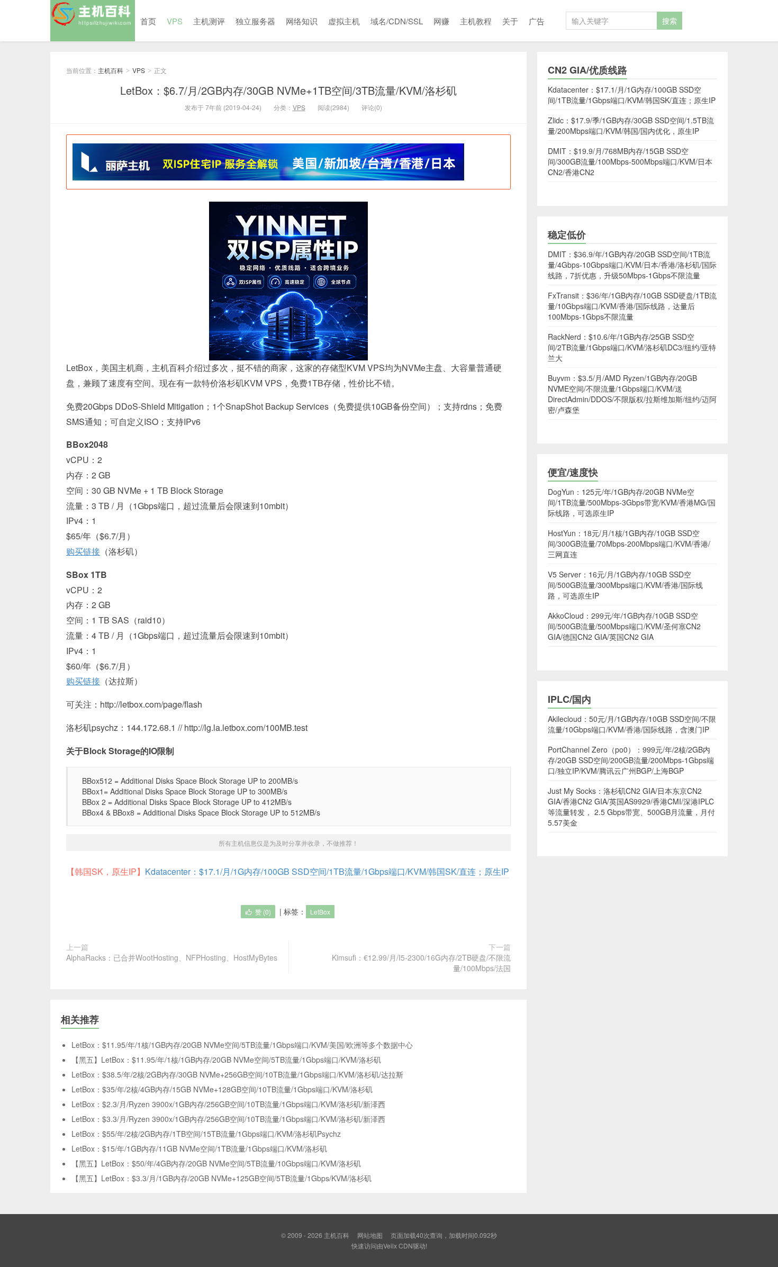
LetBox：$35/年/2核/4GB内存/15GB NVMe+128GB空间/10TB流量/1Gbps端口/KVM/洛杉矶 (222, 1089)
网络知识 (302, 20)
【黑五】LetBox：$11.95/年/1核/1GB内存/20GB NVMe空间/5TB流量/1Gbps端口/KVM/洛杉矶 (226, 1059)
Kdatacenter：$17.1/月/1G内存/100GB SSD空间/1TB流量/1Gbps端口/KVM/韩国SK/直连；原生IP (327, 871)
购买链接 (83, 551)
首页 (148, 20)
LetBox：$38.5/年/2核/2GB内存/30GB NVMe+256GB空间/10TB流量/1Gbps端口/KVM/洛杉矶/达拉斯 (237, 1074)
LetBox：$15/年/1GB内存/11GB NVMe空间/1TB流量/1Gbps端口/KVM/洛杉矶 (199, 1148)
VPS (175, 20)
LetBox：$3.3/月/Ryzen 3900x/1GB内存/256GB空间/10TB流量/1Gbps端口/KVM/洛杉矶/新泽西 (228, 1119)
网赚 (441, 20)
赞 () (263, 911)
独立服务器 (255, 20)
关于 (510, 20)
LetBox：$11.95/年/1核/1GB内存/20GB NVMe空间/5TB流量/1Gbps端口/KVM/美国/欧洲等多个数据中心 (242, 1044)
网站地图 (370, 1234)
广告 (537, 20)
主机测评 (209, 20)
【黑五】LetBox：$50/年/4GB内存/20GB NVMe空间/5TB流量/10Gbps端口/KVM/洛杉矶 (216, 1163)
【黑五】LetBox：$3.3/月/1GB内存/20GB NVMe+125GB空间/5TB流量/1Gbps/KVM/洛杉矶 (221, 1178)
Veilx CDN (398, 1245)
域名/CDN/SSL (396, 20)
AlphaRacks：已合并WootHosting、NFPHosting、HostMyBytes (171, 957)
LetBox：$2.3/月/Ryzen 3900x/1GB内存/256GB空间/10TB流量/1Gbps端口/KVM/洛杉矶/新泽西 (228, 1104)
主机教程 (476, 20)
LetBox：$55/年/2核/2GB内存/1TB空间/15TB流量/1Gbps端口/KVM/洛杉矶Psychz (206, 1133)
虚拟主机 (344, 20)
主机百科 (92, 20)
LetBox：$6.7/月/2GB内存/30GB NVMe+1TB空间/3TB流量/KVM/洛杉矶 (288, 90)
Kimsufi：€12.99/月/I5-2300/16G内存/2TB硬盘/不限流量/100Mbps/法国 (421, 962)
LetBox (320, 911)
